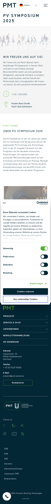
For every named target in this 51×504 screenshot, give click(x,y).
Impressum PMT (11, 473)
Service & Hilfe (12, 322)
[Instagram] (6, 433)
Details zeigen (36, 283)
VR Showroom (11, 342)
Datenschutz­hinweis (13, 468)
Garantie (8, 463)
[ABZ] (25, 406)
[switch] (44, 256)
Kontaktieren (18, 382)
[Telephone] (7, 496)
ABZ (6, 458)
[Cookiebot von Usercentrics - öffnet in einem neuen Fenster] (36, 203)
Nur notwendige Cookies (25, 299)
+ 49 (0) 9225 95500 (12, 367)
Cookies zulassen (25, 291)
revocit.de (25, 499)
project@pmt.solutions (13, 376)
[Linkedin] (15, 425)
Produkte (8, 316)
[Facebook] (6, 425)
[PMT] (9, 5)
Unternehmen (11, 329)
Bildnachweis (10, 478)
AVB (6, 453)
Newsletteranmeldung (16, 335)
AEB (6, 448)
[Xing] (24, 425)
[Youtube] (15, 433)
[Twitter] (24, 433)
